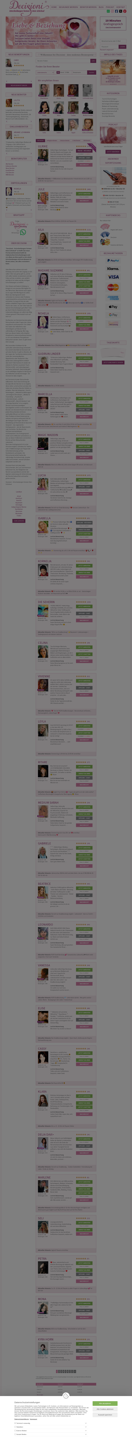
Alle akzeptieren (105, 1403)
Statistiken (19, 1427)
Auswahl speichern (105, 1415)
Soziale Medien (21, 1434)
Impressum (33, 1419)
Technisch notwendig (23, 1423)
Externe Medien (21, 1430)
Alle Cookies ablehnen (105, 1409)
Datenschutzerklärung (21, 1419)
